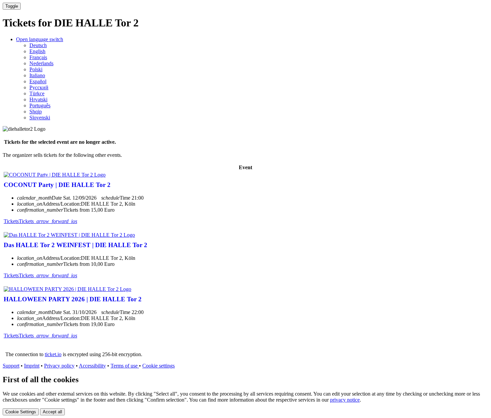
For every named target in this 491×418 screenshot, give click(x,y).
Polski (35, 69)
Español (37, 81)
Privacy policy (59, 366)
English (37, 51)
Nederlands (41, 63)
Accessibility (92, 366)
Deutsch (38, 45)
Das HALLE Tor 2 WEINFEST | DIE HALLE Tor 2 (75, 244)
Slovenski (39, 117)
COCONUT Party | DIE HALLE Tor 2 (57, 184)
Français (38, 57)
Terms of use (125, 366)
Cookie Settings (20, 411)
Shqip (35, 111)
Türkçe (36, 93)
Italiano (37, 75)
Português (39, 105)
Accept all (52, 411)
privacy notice (345, 400)
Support (11, 366)
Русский (38, 87)
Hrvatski (38, 99)
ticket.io (53, 354)
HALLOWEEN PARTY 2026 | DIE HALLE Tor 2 (73, 299)
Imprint (31, 366)
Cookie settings (158, 366)
